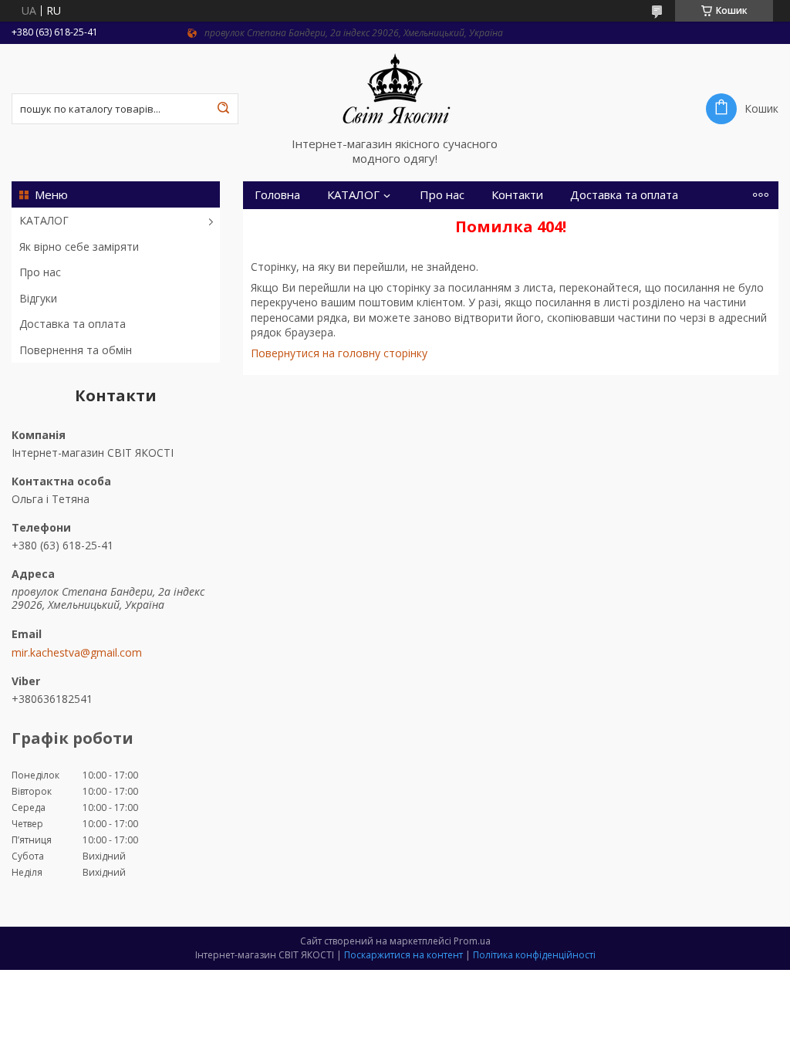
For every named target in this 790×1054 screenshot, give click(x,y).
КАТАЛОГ (44, 220)
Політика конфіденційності (534, 954)
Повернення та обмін (75, 350)
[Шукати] (223, 108)
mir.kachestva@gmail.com (77, 653)
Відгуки (38, 298)
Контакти (517, 195)
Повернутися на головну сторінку (339, 353)
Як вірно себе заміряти (79, 246)
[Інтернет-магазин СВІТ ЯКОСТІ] (395, 90)
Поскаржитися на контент (403, 954)
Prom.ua (472, 941)
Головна (277, 195)
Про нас (40, 272)
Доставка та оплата (72, 323)
